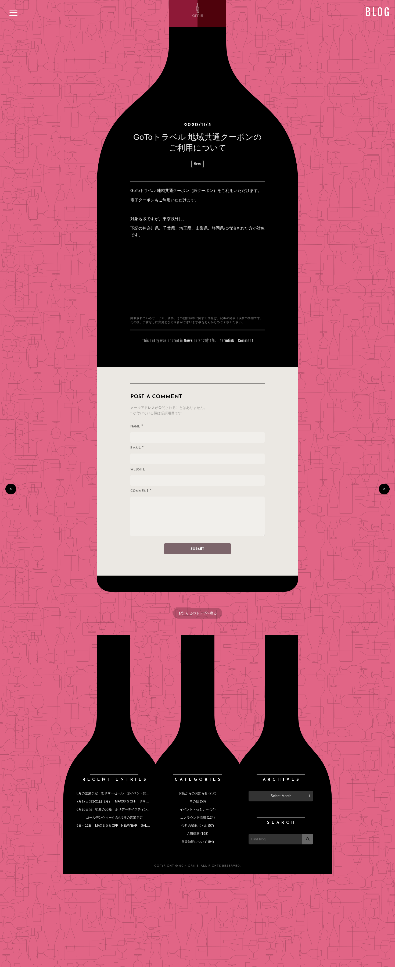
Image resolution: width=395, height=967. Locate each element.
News (197, 164)
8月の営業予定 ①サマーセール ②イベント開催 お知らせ (123, 793)
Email (137, 448)
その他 (194, 801)
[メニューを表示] (13, 13)
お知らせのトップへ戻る (197, 613)
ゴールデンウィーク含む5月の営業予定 (114, 817)
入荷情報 (193, 834)
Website (137, 469)
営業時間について (194, 842)
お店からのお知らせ (193, 793)
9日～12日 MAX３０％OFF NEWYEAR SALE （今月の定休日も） (129, 825)
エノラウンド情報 (193, 817)
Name (136, 427)
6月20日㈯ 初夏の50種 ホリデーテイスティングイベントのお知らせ (128, 809)
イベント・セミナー (194, 809)
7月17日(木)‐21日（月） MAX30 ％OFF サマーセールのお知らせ (126, 801)
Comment (245, 340)
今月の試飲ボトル (194, 825)
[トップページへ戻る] (197, 16)
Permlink (227, 340)
